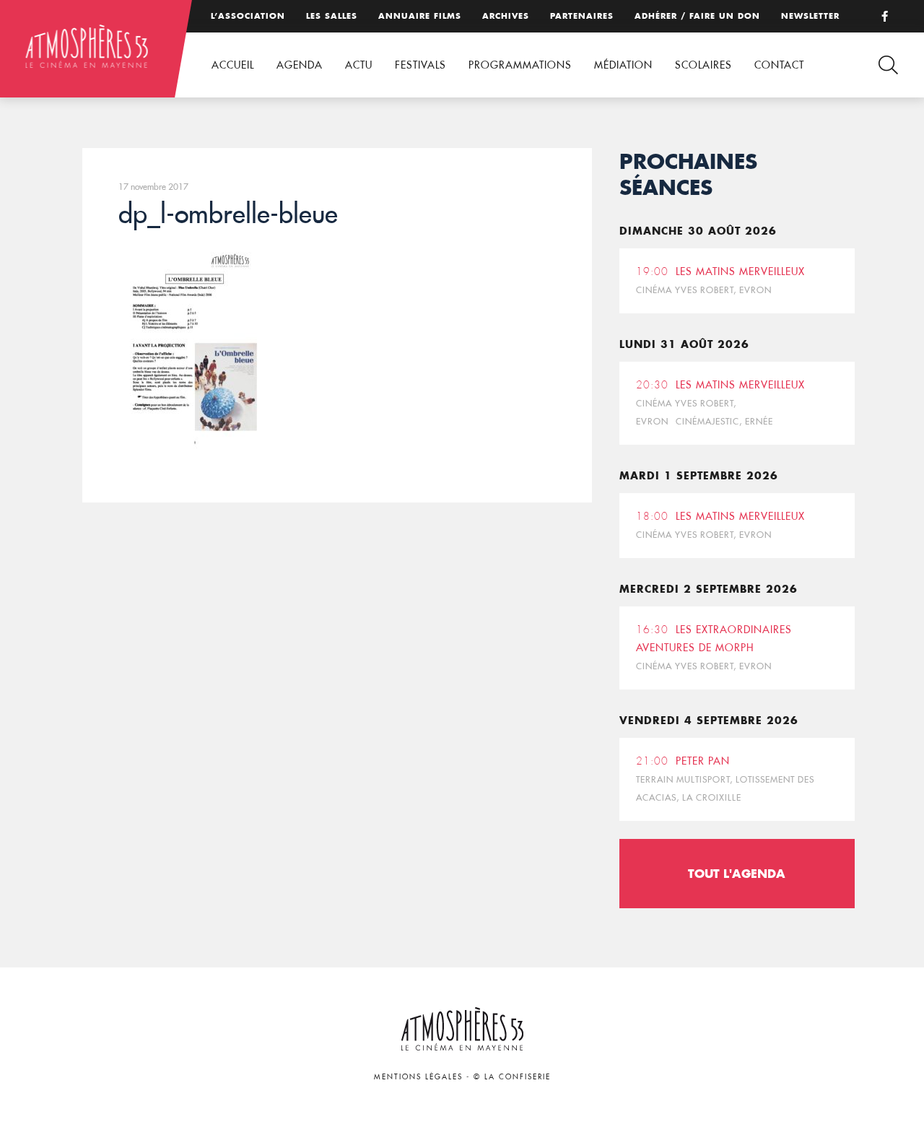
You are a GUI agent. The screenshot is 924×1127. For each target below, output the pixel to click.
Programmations (520, 64)
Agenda (299, 64)
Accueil (233, 64)
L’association (248, 16)
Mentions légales (418, 1077)
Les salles (331, 16)
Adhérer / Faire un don (697, 16)
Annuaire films (419, 16)
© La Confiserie (512, 1077)
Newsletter (810, 16)
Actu (358, 64)
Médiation (623, 64)
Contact (779, 64)
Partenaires (582, 16)
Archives (505, 16)
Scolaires (703, 64)
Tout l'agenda (736, 873)
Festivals (420, 64)
